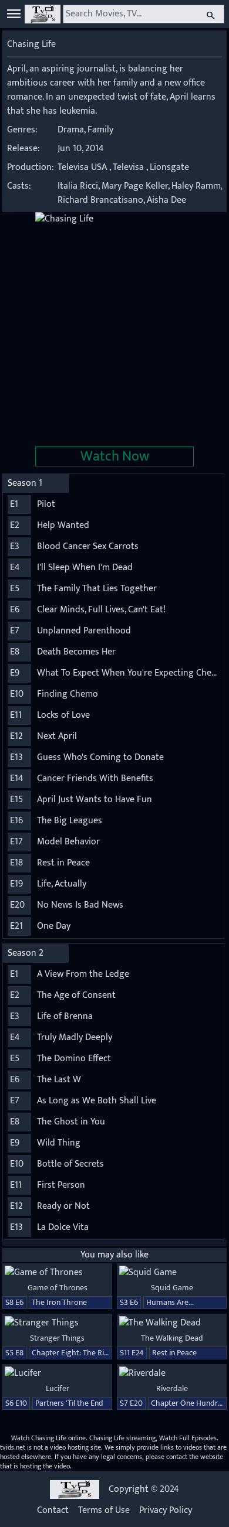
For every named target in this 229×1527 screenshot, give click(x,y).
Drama (71, 130)
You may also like (114, 1255)
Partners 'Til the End (69, 1403)
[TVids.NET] (42, 14)
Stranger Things (57, 1338)
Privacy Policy (165, 1511)
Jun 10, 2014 (81, 148)
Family (100, 130)
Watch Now (114, 456)
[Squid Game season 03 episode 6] (172, 1272)
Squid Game (172, 1287)
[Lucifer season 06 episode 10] (57, 1373)
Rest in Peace (174, 1352)
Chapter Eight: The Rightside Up (87, 1352)
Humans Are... (170, 1302)
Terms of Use (104, 1511)
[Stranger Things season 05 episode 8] (57, 1323)
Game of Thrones (57, 1287)
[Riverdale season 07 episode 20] (172, 1373)
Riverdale (172, 1388)
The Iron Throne (59, 1302)
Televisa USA (82, 167)
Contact (53, 1511)
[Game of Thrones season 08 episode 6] (57, 1272)
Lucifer (57, 1388)
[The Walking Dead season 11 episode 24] (172, 1323)
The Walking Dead (172, 1338)
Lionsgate (169, 167)
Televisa (128, 167)
